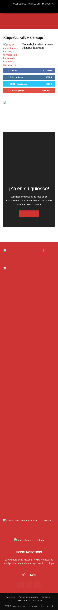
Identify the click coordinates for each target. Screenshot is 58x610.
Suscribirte (46, 90)
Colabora (37, 600)
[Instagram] (29, 585)
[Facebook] (20, 585)
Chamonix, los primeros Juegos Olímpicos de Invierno (37, 46)
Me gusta (48, 70)
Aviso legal (10, 597)
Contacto (45, 597)
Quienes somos (23, 600)
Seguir (49, 77)
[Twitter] (37, 585)
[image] (29, 158)
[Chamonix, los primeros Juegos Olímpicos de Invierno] (11, 56)
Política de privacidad (28, 597)
